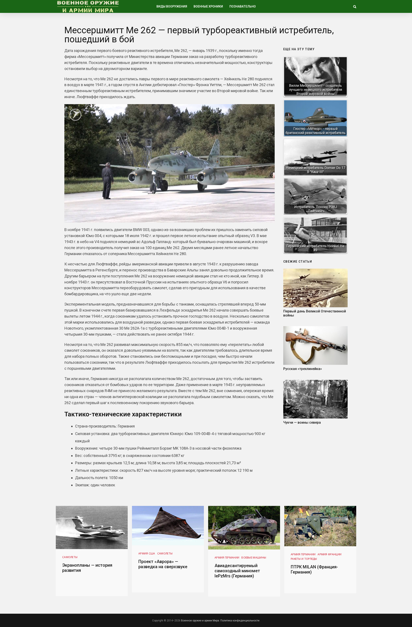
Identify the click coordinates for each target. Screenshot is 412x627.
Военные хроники (208, 6)
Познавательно (242, 6)
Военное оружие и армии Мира (200, 620)
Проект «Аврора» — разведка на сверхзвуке (162, 564)
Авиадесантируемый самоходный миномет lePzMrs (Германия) (237, 570)
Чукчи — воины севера (302, 422)
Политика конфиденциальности (239, 620)
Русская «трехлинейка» (302, 369)
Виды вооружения (171, 6)
